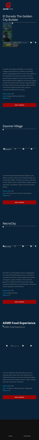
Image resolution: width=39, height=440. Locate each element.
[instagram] (16, 431)
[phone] (29, 431)
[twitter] (13, 431)
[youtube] (19, 431)
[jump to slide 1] (7, 44)
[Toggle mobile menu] (35, 3)
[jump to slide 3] (23, 44)
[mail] (26, 431)
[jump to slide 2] (15, 44)
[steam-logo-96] (19, 108)
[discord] (22, 431)
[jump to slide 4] (31, 44)
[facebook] (9, 431)
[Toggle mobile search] (32, 3)
